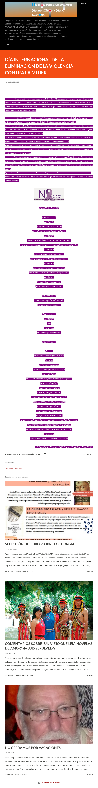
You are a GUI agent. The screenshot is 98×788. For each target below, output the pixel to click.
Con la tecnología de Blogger (50, 782)
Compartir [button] (87, 454)
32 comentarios (21, 775)
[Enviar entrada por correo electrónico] (45, 454)
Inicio (8, 45)
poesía (39, 454)
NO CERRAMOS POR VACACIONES (33, 748)
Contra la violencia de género (24, 454)
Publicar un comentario (13, 469)
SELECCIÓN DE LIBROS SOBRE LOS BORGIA (39, 544)
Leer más (90, 571)
